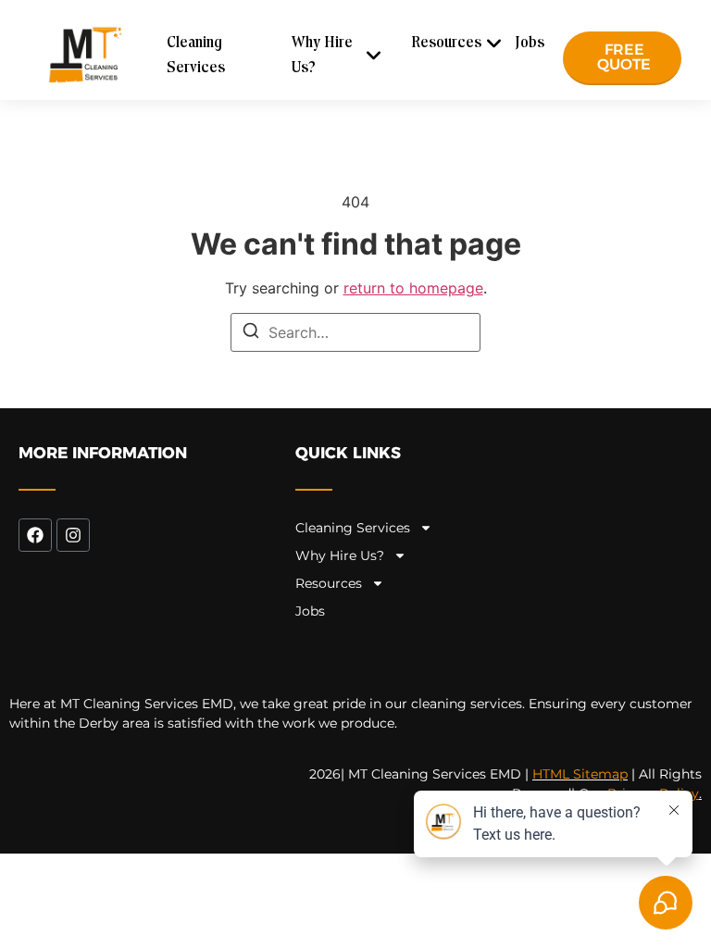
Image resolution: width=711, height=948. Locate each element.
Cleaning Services (196, 56)
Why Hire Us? (322, 56)
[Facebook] (35, 535)
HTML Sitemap (580, 774)
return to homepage (413, 288)
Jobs (529, 43)
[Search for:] (355, 332)
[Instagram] (73, 535)
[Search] (251, 333)
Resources (446, 43)
